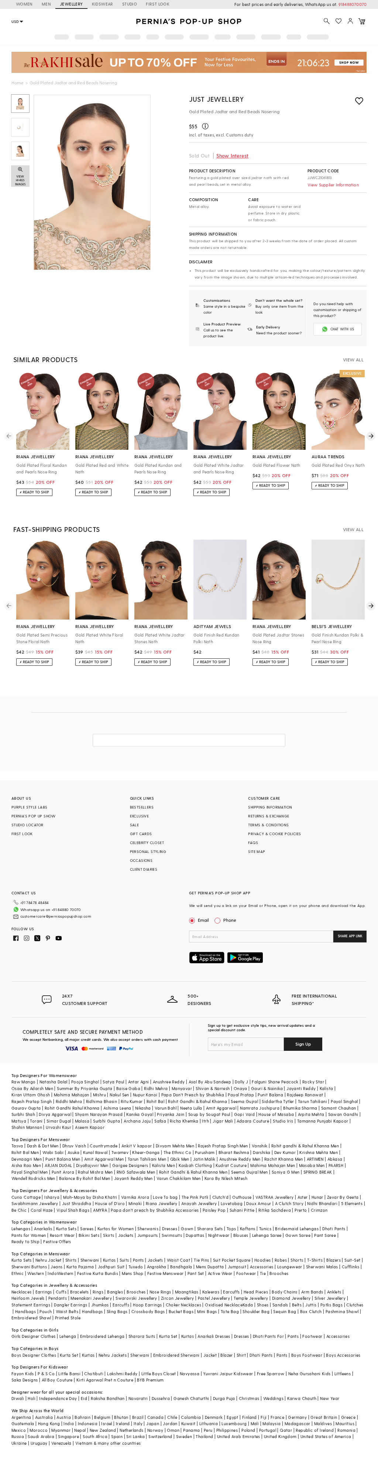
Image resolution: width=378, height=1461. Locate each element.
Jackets (126, 1235)
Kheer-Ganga (145, 1152)
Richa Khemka (184, 1120)
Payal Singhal (344, 1101)
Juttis (310, 1304)
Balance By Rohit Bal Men (84, 1178)
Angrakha (156, 1266)
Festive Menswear (165, 1273)
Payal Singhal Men (29, 1172)
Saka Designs (24, 1379)
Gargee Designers (130, 1165)
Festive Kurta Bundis (97, 1273)
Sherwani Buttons (29, 1266)
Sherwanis (147, 1228)
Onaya (240, 1088)
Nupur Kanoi (145, 1094)
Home (17, 82)
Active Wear (220, 1273)
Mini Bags (207, 1311)
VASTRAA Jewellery (274, 1197)
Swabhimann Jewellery (34, 1203)
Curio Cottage (26, 1197)
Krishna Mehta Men (318, 1152)
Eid (84, 1398)
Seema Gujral (244, 1101)
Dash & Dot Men (43, 1145)
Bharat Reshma (234, 1152)
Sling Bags (117, 1311)
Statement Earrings (30, 1304)
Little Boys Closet (158, 1373)
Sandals (280, 1304)
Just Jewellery (216, 99)
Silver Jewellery (330, 1298)
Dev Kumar (285, 1152)
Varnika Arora (135, 1197)
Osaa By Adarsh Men (32, 1088)
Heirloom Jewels (28, 1298)
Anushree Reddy (169, 1081)
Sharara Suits (141, 1336)
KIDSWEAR (102, 3)
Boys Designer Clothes (33, 1355)
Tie (263, 1273)
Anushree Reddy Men (240, 1159)
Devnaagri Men (26, 1159)
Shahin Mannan (26, 1127)
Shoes (263, 1304)
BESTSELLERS (142, 807)
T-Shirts (315, 1260)
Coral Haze (42, 1210)
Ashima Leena (117, 1108)
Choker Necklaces (183, 1304)
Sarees (86, 1228)
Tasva (17, 1145)
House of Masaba (276, 1114)
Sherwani (89, 1260)
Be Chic (19, 1210)
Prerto (301, 1210)
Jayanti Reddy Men (133, 1178)
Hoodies (262, 1260)
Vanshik (260, 1145)
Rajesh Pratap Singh (31, 1101)
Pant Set (196, 1273)
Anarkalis (43, 1228)
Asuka (73, 1152)
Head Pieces (256, 1291)
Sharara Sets (210, 1228)
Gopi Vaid (244, 1114)
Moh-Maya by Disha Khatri (90, 1197)
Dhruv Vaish (74, 1145)
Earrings (43, 1291)
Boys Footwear (306, 1355)
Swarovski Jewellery (136, 1298)
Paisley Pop (214, 1210)
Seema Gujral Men (249, 1172)
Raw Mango (23, 1081)
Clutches (354, 1304)
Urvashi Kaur (58, 1127)
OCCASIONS (141, 860)
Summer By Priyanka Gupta (85, 1088)
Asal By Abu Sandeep (210, 1081)
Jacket (210, 1355)
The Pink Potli (195, 1197)
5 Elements (351, 1203)
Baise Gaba (128, 1088)
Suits (124, 1260)
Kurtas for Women (115, 1228)
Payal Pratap (241, 1094)
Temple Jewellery (251, 1298)
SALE (134, 825)
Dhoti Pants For (268, 1336)
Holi (31, 1398)
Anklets (334, 1291)
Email (203, 919)
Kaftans (247, 1228)
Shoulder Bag (256, 1311)
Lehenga (67, 1336)
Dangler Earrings (70, 1304)
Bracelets (79, 1291)
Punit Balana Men (62, 1159)
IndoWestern (60, 1273)
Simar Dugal (59, 1120)
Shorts (297, 1260)
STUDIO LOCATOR (27, 825)
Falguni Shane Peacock (275, 1081)
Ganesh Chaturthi (191, 1398)
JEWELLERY (71, 3)
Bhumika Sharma (300, 1108)
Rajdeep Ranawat (305, 1094)
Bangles (115, 1291)
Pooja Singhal (85, 1081)
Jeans (56, 1266)
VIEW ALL (353, 359)
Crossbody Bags (148, 1311)
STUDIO (129, 3)
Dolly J (241, 1081)
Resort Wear (62, 1235)
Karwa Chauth (301, 1398)
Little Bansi (69, 1373)
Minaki (135, 1203)
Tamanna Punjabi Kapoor (322, 1120)
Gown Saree (297, 1235)
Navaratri (138, 1398)
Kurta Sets (66, 1228)
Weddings (273, 1398)
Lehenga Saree (267, 1235)
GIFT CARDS (141, 833)
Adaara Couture (253, 1120)
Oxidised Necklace (224, 1304)
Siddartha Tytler (278, 1101)
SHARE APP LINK (350, 936)
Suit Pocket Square (232, 1260)
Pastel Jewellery (214, 1298)
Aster (303, 1197)
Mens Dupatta (210, 1266)
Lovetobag (232, 1203)
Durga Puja (224, 1398)
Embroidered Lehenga (102, 1336)
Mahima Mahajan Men (272, 1165)
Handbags (25, 1311)
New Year (329, 1398)
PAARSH (336, 1165)
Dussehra (161, 1398)
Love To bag (165, 1197)
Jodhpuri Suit (111, 1266)
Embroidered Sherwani (176, 1355)
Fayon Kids (22, 1373)
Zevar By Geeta (343, 1197)
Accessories (261, 1266)
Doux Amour (258, 1203)
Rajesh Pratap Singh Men (223, 1145)
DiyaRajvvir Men (92, 1165)
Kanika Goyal (139, 1114)
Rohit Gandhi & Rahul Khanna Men (193, 1172)
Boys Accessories (343, 1355)
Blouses (240, 1235)
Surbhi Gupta (106, 1120)
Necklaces (21, 1291)
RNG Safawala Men (136, 1172)
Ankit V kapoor (136, 1145)
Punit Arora (63, 1172)
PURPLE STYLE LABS (29, 807)
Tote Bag (230, 1311)
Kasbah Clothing (195, 1165)
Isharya (51, 1197)
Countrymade (103, 1145)
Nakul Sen (119, 1094)
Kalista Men (163, 1165)
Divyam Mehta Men (175, 1145)
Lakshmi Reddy (122, 1373)
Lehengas (20, 1228)
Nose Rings (160, 1291)
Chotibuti (93, 1373)
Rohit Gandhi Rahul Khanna (72, 1108)
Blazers (333, 1260)
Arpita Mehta (311, 1114)
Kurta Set (168, 1336)
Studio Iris (283, 1120)
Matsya (18, 1120)
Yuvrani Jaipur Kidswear (228, 1373)
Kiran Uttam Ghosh (30, 1094)
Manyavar (182, 1088)
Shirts (70, 1260)
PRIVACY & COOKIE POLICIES (274, 833)
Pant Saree (325, 1235)
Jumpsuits (147, 1235)
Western (35, 1273)
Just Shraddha (76, 1203)
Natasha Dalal (53, 1081)
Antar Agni (138, 1081)
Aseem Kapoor (89, 1127)
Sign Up (303, 1043)
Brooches (278, 1273)
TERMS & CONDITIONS (268, 825)
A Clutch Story (289, 1203)
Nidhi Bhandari (322, 1203)
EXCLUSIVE (139, 816)
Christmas (249, 1398)
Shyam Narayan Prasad (99, 1114)
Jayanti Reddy (301, 1088)
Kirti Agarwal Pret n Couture (104, 1379)
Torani (36, 1120)
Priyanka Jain (170, 1114)
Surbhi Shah (23, 1114)
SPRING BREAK (317, 1172)
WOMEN (24, 3)
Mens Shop (133, 1273)
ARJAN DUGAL (58, 1165)
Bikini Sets (89, 1235)
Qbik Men (179, 1159)
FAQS (253, 842)
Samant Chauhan (338, 1108)
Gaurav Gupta (26, 1108)
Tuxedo (135, 1266)
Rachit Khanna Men (283, 1159)
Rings (98, 1291)
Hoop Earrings (147, 1304)
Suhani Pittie (242, 1210)
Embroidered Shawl (31, 1317)
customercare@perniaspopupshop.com (55, 916)
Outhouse (241, 1197)
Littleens (342, 1373)
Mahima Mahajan (71, 1094)
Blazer (226, 1355)
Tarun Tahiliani (312, 1101)
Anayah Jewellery (199, 1203)
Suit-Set (352, 1260)
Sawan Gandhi (343, 1114)
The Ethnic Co (177, 1152)
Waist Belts (67, 1311)
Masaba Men (312, 1165)
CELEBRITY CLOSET (147, 842)
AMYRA (100, 1210)
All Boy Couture (57, 1379)
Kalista (326, 1088)
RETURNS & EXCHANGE (268, 816)
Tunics (265, 1228)
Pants (138, 1260)
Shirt (241, 1355)
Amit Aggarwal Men (104, 1159)
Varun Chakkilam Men (179, 1178)
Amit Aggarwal (221, 1108)
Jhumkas (100, 1304)
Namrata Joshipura (259, 1108)
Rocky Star (313, 1081)
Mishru (99, 1094)
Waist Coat (178, 1260)
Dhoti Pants (333, 1228)
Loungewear (289, 1266)
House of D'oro (110, 1203)
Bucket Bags (181, 1311)
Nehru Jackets (113, 1355)
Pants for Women (28, 1235)
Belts (297, 1304)
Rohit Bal (156, 1101)
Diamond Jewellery (291, 1298)
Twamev (119, 1152)
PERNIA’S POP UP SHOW (33, 816)
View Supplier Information (333, 184)
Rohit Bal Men (25, 1152)
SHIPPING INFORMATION (270, 807)
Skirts (108, 1235)
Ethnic (17, 1273)
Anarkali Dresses (213, 1336)
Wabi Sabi (53, 1152)
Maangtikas (187, 1291)
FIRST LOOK (157, 3)
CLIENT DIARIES (144, 869)
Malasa (82, 1120)
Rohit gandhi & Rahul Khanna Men (305, 1145)
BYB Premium (150, 1379)
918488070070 (353, 4)
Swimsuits (172, 1235)
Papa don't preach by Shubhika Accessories (155, 1210)
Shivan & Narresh (213, 1088)
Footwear (246, 1273)
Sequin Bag (284, 1311)
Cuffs (61, 1291)
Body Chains (284, 1291)
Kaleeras (210, 1291)
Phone (229, 919)
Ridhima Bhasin (101, 1101)
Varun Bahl (165, 1108)
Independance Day (58, 1398)
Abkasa (334, 1159)
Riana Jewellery (162, 1203)
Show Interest (232, 155)
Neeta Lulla (191, 1108)
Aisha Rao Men (26, 1165)
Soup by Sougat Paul (209, 1114)
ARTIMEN (315, 1159)
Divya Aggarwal (55, 1114)
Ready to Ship (25, 1241)
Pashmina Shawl (342, 1311)
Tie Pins (201, 1260)
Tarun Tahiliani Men (147, 1159)
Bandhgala (181, 1266)
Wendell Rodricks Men (33, 1178)
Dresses (169, 1228)
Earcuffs (231, 1291)
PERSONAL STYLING (148, 851)
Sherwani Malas (322, 1266)
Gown (187, 1228)
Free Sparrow (271, 1373)
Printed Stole (67, 1317)
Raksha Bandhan (108, 1398)
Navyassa (189, 1373)
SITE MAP (256, 851)
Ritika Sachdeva (274, 1210)
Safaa (160, 1120)
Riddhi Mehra (69, 1101)
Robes (281, 1260)
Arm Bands (312, 1291)
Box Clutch (311, 1311)
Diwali (17, 1398)
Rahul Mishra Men (95, 1172)
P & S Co (46, 1373)
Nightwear (219, 1235)
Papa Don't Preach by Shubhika (192, 1094)
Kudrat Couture (231, 1165)
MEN (46, 3)
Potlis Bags (331, 1304)
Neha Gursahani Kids (309, 1373)
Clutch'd (220, 1197)
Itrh (205, 1120)
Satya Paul (113, 1081)
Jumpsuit (237, 1266)
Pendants (57, 1298)
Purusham (204, 1152)
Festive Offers (57, 1241)
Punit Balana (270, 1094)
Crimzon (319, 1210)
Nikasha (143, 1108)
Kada (248, 1304)
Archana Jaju (137, 1120)
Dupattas (195, 1235)
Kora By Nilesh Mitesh (226, 1178)
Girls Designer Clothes (33, 1336)
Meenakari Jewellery (91, 1298)
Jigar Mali (223, 1120)
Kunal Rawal (95, 1152)
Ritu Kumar (131, 1101)
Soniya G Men (286, 1172)
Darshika (261, 1152)
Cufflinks (351, 1266)
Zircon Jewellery (177, 1298)
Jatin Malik (204, 1159)
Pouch (45, 1311)
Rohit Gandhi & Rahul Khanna (197, 1101)
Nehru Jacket (48, 1260)
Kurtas (109, 1260)
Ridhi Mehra (156, 1088)
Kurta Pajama (80, 1266)
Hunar (317, 1197)
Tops (231, 1228)
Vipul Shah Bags (72, 1210)
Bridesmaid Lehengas (297, 1228)
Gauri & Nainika (267, 1088)
